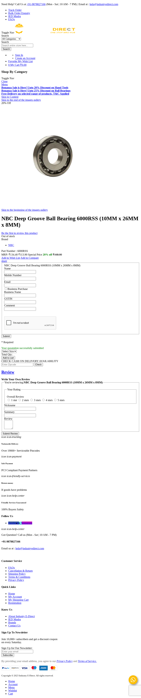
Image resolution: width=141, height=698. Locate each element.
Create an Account (25, 58)
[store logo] (45, 32)
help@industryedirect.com (104, 4)
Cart (10, 693)
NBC (11, 245)
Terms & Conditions (19, 576)
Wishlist (12, 690)
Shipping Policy (17, 573)
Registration (14, 602)
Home (11, 593)
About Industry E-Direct (21, 616)
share (4, 260)
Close (4, 81)
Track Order (14, 10)
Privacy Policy (16, 580)
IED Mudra (14, 16)
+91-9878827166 (36, 4)
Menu (4, 84)
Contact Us (14, 625)
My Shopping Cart (18, 599)
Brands (12, 622)
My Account (15, 596)
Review (7, 372)
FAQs (11, 19)
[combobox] (17, 45)
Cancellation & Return (20, 570)
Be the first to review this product (19, 233)
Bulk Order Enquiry (19, 13)
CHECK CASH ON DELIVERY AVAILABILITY (29, 361)
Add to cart (8, 358)
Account (13, 684)
